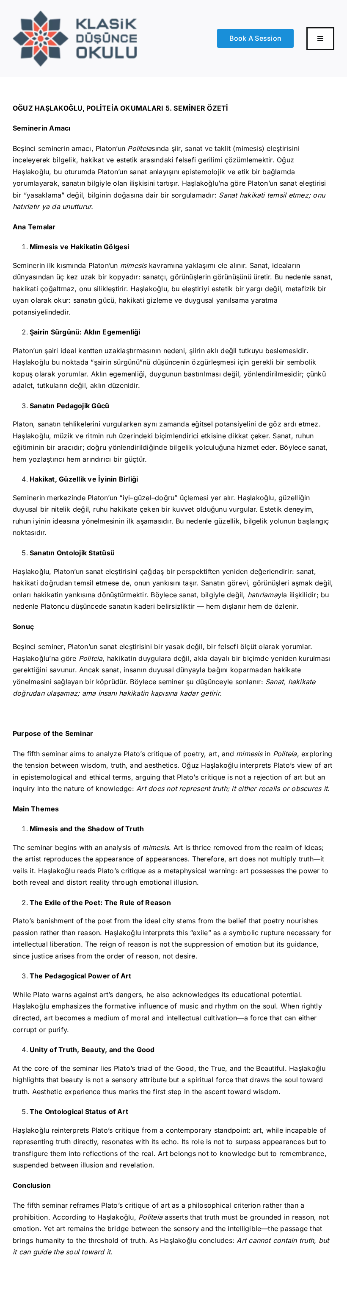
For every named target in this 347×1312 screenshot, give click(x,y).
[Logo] (75, 14)
